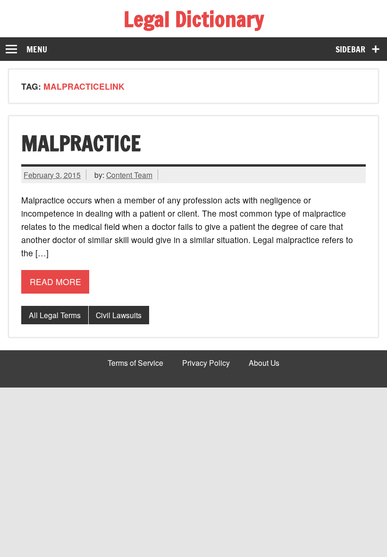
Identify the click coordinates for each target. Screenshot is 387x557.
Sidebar (350, 49)
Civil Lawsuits (119, 315)
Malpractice (81, 143)
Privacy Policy (206, 363)
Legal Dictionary (194, 19)
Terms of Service (135, 363)
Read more (55, 281)
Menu (36, 49)
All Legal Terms (55, 315)
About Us (264, 363)
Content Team (129, 174)
